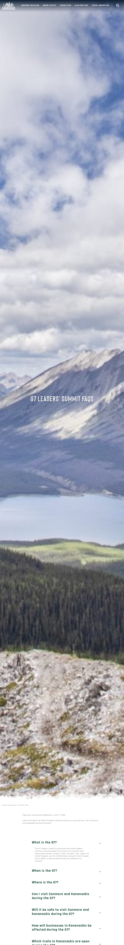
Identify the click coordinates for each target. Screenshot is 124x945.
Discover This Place (30, 5)
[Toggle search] (118, 5)
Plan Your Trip (81, 5)
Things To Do (65, 5)
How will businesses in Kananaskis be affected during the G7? (62, 928)
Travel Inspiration (100, 5)
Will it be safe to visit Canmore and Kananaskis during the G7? (60, 912)
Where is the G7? (45, 882)
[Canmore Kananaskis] (9, 6)
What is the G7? (44, 842)
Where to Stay (49, 5)
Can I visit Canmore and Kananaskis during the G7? (60, 896)
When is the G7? (44, 871)
